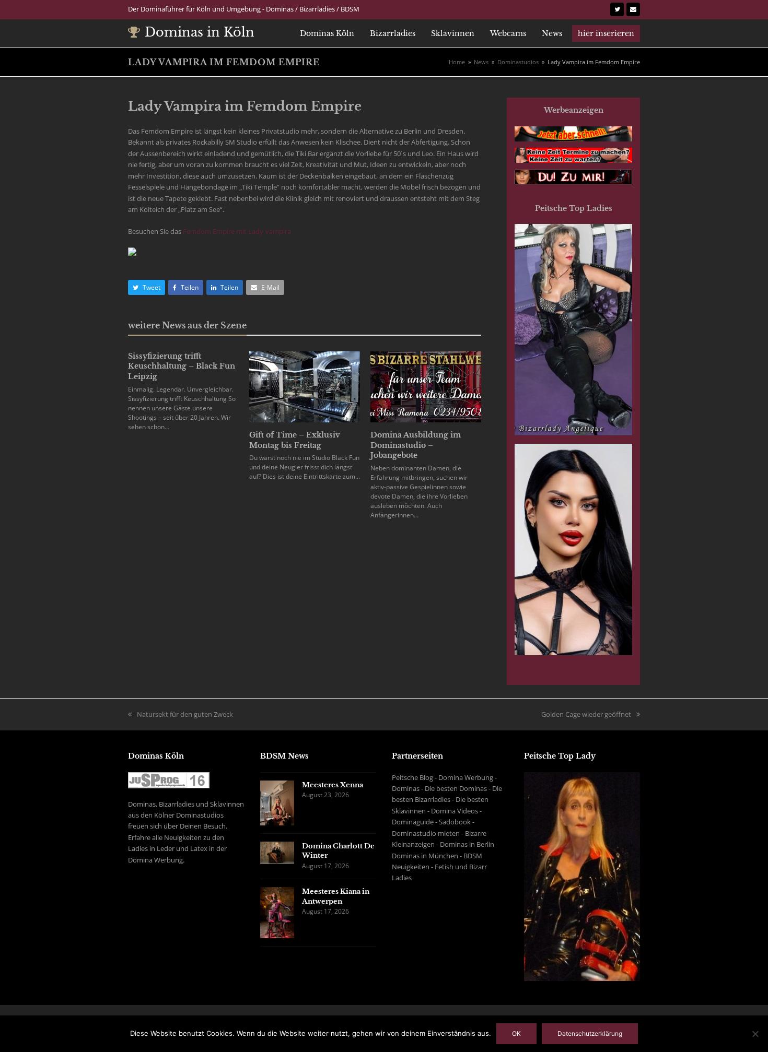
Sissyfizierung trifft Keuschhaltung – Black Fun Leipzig (181, 366)
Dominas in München (425, 855)
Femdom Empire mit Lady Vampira (237, 231)
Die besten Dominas (456, 788)
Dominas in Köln (199, 32)
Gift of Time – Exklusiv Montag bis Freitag (294, 440)
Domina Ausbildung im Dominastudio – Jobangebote (415, 445)
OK (516, 1033)
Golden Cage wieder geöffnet (586, 714)
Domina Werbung (465, 777)
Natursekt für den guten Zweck (185, 714)
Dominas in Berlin (467, 844)
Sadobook (455, 821)
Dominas (406, 788)
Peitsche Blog (412, 777)
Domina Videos (454, 810)
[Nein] (755, 1034)
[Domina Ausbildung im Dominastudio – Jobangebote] (425, 386)
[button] (146, 287)
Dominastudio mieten (426, 833)
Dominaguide (413, 821)
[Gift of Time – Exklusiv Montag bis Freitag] (304, 386)
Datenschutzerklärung (589, 1033)
